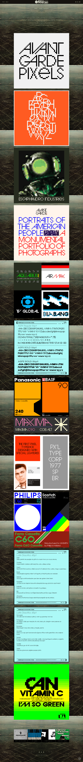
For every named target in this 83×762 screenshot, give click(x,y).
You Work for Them (40, 25)
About (7, 1)
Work (3, 1)
